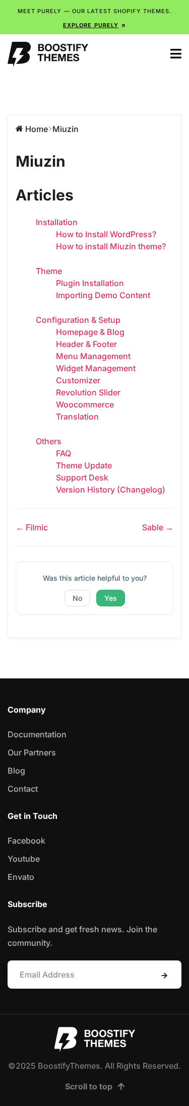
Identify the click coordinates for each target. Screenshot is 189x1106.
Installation (57, 222)
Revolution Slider (88, 392)
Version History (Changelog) (110, 490)
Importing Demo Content (103, 295)
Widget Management (96, 368)
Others (48, 441)
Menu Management (93, 356)
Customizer (78, 380)
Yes (110, 598)
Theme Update (84, 465)
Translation (77, 416)
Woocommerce (85, 404)
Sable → (157, 527)
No (77, 598)
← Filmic (32, 527)
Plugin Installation (90, 283)
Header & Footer (86, 344)
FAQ (63, 453)
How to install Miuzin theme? (111, 246)
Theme (49, 271)
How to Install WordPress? (106, 234)
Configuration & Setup (78, 320)
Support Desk (82, 477)
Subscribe (164, 976)
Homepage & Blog (90, 332)
